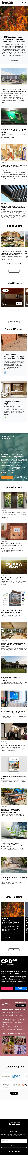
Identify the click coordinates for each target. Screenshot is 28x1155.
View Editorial (14, 271)
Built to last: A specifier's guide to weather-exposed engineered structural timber (13, 207)
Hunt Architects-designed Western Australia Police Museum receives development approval (13, 90)
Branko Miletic (14, 60)
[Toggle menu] (25, 2)
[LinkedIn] (16, 1151)
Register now (20, 1005)
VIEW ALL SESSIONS (21, 988)
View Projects (14, 321)
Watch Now (7, 988)
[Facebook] (9, 1151)
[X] (12, 1151)
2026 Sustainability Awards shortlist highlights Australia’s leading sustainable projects (14, 39)
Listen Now (7, 937)
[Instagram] (19, 1151)
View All (14, 1093)
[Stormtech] (5, 372)
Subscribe (14, 1145)
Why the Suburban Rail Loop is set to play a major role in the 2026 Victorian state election (13, 131)
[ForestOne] (5, 417)
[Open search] (22, 2)
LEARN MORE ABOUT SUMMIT (20, 477)
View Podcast (14, 950)
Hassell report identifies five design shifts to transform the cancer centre (14, 166)
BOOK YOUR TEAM (7, 477)
